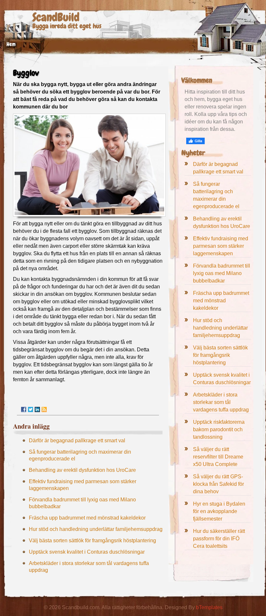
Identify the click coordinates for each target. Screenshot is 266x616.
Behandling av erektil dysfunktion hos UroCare (82, 470)
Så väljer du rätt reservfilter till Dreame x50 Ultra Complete (218, 456)
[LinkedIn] (37, 409)
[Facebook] (23, 409)
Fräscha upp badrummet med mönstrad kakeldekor (87, 518)
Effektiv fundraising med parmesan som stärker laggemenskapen (220, 246)
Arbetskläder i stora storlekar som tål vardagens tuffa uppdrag (221, 402)
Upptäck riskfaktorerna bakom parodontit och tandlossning (219, 429)
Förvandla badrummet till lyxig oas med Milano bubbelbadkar (221, 273)
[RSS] (44, 409)
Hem (11, 44)
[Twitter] (30, 409)
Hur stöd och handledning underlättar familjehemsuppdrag (96, 529)
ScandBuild (55, 17)
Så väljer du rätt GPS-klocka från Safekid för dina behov (218, 484)
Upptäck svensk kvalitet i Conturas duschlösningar (87, 552)
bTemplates (209, 607)
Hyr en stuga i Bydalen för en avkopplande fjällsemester (219, 511)
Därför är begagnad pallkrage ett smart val (77, 440)
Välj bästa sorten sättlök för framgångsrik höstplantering (92, 540)
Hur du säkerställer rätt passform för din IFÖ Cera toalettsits (219, 538)
